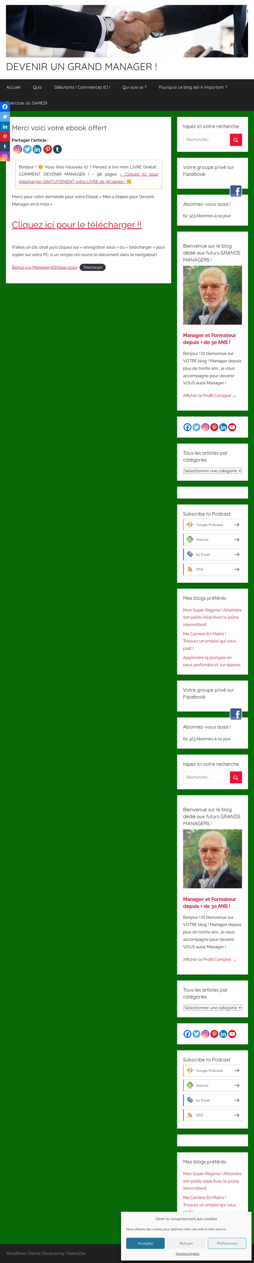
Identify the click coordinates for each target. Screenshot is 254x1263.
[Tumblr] (57, 149)
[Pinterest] (47, 149)
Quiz (37, 87)
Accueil (13, 87)
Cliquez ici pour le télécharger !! (77, 224)
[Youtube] (232, 427)
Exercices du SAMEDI (26, 102)
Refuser (186, 1243)
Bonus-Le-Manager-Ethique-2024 (44, 267)
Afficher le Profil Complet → (209, 395)
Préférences (227, 1243)
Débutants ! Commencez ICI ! (82, 87)
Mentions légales (187, 1254)
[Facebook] (5, 107)
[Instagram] (17, 149)
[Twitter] (27, 149)
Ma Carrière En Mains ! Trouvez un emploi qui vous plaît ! (209, 641)
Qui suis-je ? (134, 87)
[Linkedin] (37, 149)
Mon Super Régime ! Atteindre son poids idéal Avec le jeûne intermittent (212, 617)
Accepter (145, 1243)
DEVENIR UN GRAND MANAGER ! (81, 66)
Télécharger (92, 267)
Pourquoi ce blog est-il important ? (193, 87)
